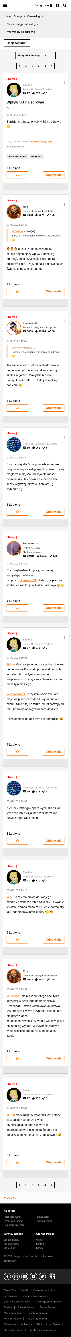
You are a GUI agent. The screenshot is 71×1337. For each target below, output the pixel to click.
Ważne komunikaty (13, 1313)
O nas (39, 1240)
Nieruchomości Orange (48, 1324)
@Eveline (17, 231)
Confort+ (8, 1307)
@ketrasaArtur (16, 694)
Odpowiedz (53, 175)
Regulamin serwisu (37, 1313)
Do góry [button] (11, 1197)
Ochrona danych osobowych (18, 1324)
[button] (64, 83)
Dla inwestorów (11, 1244)
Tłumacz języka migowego (48, 1301)
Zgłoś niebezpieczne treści (17, 1301)
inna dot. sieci (17, 156)
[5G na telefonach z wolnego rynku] (46, 55)
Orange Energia (48, 1307)
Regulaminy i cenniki (14, 1225)
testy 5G (36, 156)
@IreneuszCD (28, 580)
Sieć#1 (24, 1290)
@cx (9, 897)
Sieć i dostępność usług (21, 24)
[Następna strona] (51, 66)
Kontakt (40, 1244)
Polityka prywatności (37, 1318)
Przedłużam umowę (13, 1221)
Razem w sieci (11, 1296)
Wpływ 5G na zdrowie (25, 102)
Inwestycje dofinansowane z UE (44, 1330)
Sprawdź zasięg (44, 1221)
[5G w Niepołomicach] (52, 55)
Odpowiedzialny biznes (44, 1290)
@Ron (11, 664)
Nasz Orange (14, 16)
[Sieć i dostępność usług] (29, 55)
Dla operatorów (11, 1240)
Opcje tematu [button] (16, 43)
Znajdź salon (43, 1217)
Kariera (40, 1248)
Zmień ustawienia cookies (36, 1296)
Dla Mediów (9, 1248)
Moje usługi (33, 16)
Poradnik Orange (25, 1307)
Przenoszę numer (12, 1217)
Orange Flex (10, 1290)
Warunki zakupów (12, 1318)
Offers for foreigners (13, 1330)
